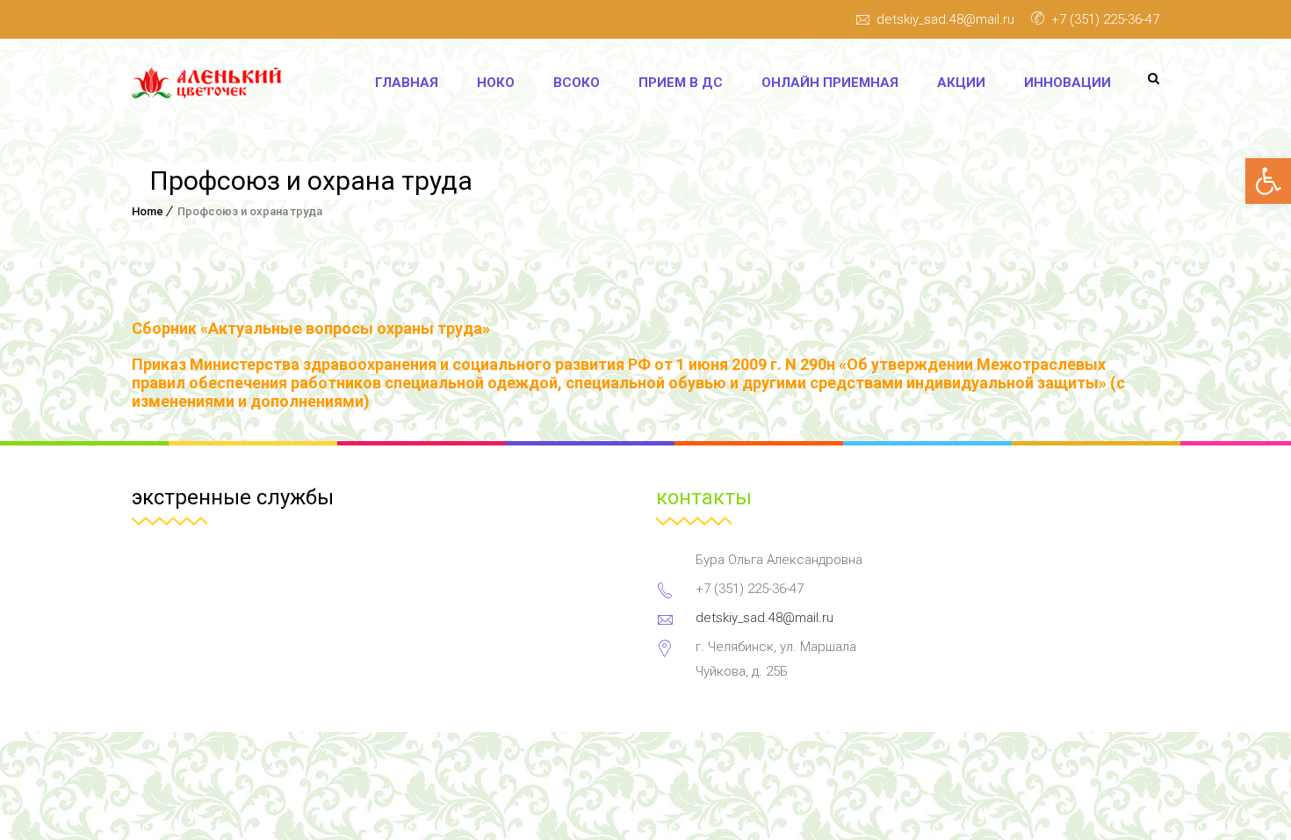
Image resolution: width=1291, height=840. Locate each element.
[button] (1268, 181)
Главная (406, 83)
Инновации (1067, 83)
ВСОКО (576, 83)
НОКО (496, 83)
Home (147, 211)
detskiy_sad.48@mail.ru (945, 19)
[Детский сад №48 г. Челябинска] (212, 83)
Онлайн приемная (829, 83)
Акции (961, 83)
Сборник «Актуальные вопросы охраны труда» (311, 328)
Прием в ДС (680, 83)
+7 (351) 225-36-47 (1105, 19)
